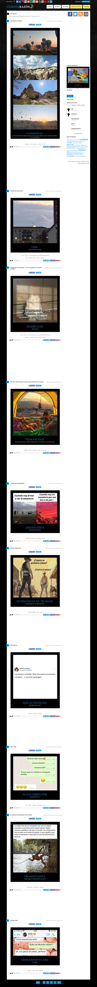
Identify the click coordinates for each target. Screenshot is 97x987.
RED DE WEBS (9, 1)
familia (68, 148)
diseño (74, 146)
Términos (73, 161)
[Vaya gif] (42, 1)
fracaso (82, 150)
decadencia (79, 151)
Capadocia (27, 144)
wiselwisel (53, 920)
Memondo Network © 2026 (83, 163)
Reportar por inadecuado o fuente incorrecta (54, 148)
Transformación (80, 146)
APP (88, 161)
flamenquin (52, 548)
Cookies (82, 161)
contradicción (77, 145)
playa (43, 538)
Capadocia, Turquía (16, 21)
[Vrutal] (28, 1)
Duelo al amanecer (15, 548)
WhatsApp (76, 150)
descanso (44, 450)
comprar (32, 538)
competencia (69, 141)
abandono (79, 141)
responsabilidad (73, 151)
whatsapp (41, 970)
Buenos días (14, 920)
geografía (76, 153)
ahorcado (30, 713)
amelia (30, 805)
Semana (74, 105)
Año (83, 105)
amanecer (39, 144)
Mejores (57, 6)
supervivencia (70, 153)
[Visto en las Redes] (20, 1)
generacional (73, 139)
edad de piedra (29, 887)
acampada (26, 450)
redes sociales (79, 142)
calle (74, 154)
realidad (83, 139)
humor (68, 150)
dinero (68, 139)
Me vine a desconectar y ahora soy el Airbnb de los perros (27, 382)
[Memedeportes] (17, 1)
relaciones (69, 146)
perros (30, 450)
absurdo (70, 145)
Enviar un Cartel (76, 6)
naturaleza (35, 450)
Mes (79, 105)
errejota (53, 21)
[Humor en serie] (34, 1)
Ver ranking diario (78, 133)
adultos (81, 154)
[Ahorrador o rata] (48, 1)
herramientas (36, 887)
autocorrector (39, 805)
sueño (36, 337)
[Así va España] (23, 1)
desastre (75, 141)
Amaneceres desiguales (17, 483)
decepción (72, 148)
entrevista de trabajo (31, 612)
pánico (77, 139)
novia (27, 805)
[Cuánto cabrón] (25, 1)
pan (35, 538)
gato (44, 337)
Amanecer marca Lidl (16, 191)
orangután (41, 887)
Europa (74, 142)
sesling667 (52, 191)
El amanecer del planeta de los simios (21, 815)
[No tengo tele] (39, 1)
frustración (81, 153)
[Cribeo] (31, 1)
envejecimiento (82, 156)
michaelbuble (52, 267)
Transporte (77, 154)
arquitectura (83, 148)
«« (38, 982)
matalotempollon (51, 815)
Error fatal (13, 746)
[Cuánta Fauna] (37, 1)
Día (68, 105)
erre (53, 483)
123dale (53, 382)
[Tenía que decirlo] (45, 1)
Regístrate (77, 1)
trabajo (68, 151)
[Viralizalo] (51, 1)
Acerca (69, 161)
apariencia (86, 146)
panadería (39, 538)
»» (59, 982)
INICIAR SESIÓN (85, 1)
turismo (44, 144)
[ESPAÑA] (78, 87)
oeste (41, 612)
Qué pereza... (14, 645)
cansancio (40, 337)
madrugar (32, 337)
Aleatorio (65, 6)
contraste (78, 148)
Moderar (86, 6)
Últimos (50, 6)
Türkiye (31, 144)
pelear (37, 970)
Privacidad (78, 161)
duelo (38, 612)
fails (44, 805)
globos (35, 144)
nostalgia (69, 143)
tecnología (70, 156)
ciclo (78, 156)
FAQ (86, 161)
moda (83, 141)
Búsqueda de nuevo (35, 16)
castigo (71, 150)
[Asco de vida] (14, 1)
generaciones (83, 145)
